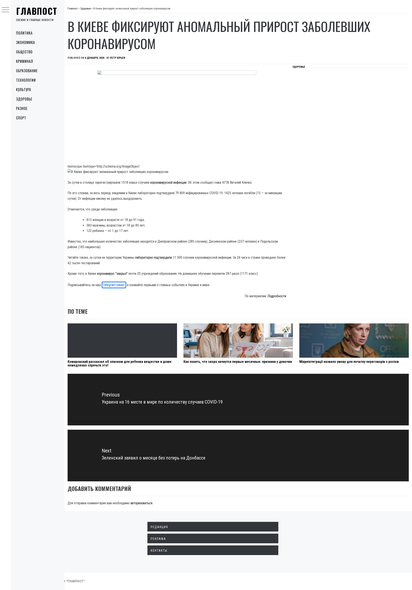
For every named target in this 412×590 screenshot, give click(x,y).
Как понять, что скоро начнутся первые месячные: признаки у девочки (237, 362)
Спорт (21, 117)
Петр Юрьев (117, 57)
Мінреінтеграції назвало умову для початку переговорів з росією (349, 362)
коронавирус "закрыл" (112, 274)
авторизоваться (141, 503)
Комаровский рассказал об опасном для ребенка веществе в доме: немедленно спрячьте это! (120, 364)
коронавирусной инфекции (168, 182)
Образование (27, 70)
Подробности (277, 296)
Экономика (25, 42)
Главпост (36, 11)
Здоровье (24, 99)
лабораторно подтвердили (153, 257)
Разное (21, 108)
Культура (23, 89)
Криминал (24, 61)
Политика (24, 33)
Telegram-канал (114, 285)
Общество (24, 51)
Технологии (26, 80)
